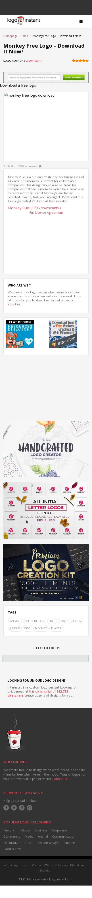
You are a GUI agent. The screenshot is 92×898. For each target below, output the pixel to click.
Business (41, 830)
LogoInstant (33, 61)
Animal (15, 621)
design (39, 621)
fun (62, 621)
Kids (25, 36)
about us (14, 304)
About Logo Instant (16, 865)
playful (56, 628)
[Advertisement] (46, 243)
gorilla (75, 621)
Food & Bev (12, 849)
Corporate (59, 830)
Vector (25, 830)
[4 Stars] (83, 60)
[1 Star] (73, 60)
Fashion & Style (48, 843)
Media (29, 836)
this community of (38, 693)
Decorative (11, 843)
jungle (15, 628)
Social (28, 843)
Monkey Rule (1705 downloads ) (34, 207)
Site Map (45, 870)
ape (27, 621)
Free (52, 621)
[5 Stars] (87, 60)
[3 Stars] (80, 60)
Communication (63, 836)
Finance (69, 843)
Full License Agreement (46, 212)
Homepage (10, 36)
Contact (37, 865)
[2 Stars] (77, 60)
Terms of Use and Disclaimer (64, 865)
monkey (41, 628)
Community (11, 836)
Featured (9, 830)
